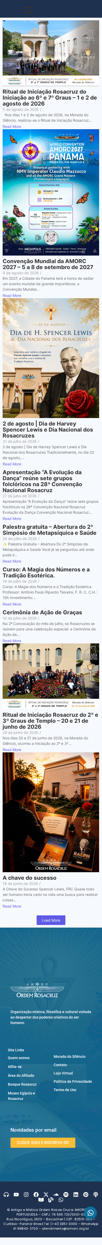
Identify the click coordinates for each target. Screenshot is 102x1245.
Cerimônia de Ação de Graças (42, 612)
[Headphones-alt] (6, 1194)
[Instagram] (26, 1194)
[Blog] (51, 1199)
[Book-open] (41, 1199)
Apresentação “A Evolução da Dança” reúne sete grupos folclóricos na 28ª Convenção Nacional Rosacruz (42, 481)
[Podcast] (95, 1194)
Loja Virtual (63, 1073)
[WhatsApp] (90, 1213)
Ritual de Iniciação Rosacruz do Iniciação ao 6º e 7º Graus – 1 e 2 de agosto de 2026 (50, 98)
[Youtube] (16, 1194)
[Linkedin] (75, 1194)
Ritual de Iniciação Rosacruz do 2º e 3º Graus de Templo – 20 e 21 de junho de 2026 (50, 721)
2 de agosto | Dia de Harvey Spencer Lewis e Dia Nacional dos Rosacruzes (48, 430)
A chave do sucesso (29, 878)
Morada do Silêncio (70, 1056)
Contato (60, 1065)
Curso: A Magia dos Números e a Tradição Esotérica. (46, 572)
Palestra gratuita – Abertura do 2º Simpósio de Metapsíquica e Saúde (50, 530)
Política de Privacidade (73, 1081)
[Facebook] (36, 1194)
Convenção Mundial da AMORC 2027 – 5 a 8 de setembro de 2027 (48, 264)
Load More (51, 920)
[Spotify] (66, 1194)
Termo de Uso (65, 1090)
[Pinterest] (85, 1194)
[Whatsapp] (61, 1199)
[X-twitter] (46, 1194)
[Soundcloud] (56, 1194)
